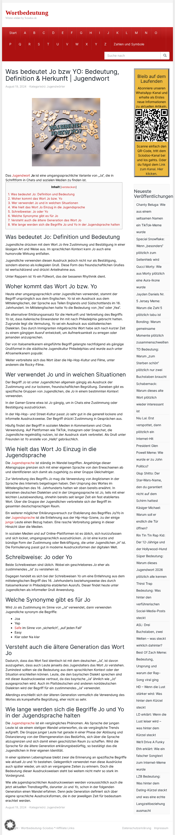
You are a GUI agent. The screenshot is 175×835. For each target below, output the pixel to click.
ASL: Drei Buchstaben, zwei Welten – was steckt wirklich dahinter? (151, 635)
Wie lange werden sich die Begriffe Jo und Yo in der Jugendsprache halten (64, 224)
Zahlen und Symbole (129, 44)
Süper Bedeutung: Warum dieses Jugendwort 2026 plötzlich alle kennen (151, 566)
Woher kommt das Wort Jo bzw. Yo (35, 198)
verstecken (68, 187)
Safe (18, 628)
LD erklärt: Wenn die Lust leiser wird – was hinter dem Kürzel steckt (151, 724)
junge (9, 522)
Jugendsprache (23, 463)
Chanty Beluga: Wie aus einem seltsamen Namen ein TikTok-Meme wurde (150, 218)
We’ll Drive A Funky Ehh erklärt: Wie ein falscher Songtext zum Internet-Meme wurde (151, 755)
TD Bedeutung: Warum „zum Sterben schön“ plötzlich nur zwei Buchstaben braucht (151, 363)
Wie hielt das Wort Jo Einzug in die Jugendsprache (46, 207)
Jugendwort (21, 175)
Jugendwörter (56, 86)
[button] (10, 825)
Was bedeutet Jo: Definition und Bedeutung (41, 194)
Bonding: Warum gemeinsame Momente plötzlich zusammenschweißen (152, 332)
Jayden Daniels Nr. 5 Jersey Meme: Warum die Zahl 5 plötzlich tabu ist (150, 304)
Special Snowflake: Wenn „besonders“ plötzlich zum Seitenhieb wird (150, 249)
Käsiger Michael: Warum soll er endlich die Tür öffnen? (148, 518)
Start (13, 33)
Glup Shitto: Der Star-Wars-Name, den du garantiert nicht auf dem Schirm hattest (149, 487)
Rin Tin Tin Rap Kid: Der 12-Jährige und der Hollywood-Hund (151, 542)
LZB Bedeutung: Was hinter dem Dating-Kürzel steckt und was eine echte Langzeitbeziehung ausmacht (151, 793)
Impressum (161, 828)
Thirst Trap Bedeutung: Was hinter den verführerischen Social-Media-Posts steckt (150, 601)
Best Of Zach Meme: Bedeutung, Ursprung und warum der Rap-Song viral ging (151, 666)
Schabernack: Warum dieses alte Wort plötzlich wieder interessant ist (150, 397)
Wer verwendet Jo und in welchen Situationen (43, 203)
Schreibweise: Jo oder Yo (28, 211)
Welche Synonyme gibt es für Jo (33, 216)
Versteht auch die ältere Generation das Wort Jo (44, 220)
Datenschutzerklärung (136, 828)
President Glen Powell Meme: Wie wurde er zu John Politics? (149, 456)
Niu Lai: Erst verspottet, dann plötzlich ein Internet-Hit (148, 428)
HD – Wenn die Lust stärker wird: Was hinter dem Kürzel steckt (150, 697)
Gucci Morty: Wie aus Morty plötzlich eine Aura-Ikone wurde (150, 277)
